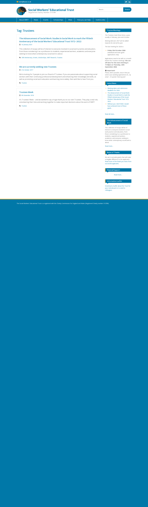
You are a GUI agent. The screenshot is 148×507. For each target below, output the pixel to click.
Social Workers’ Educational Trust (51, 10)
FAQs (70, 20)
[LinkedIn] (129, 1)
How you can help (84, 20)
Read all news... (110, 114)
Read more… (109, 146)
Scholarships (58, 20)
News (36, 20)
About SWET (24, 20)
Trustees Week (26, 92)
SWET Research (51, 57)
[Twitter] (126, 1)
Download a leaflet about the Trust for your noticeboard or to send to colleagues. (117, 188)
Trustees (59, 57)
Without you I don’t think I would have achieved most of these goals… (118, 106)
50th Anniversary (27, 57)
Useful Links (100, 20)
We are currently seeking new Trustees (37, 67)
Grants (45, 20)
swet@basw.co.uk (25, 2)
